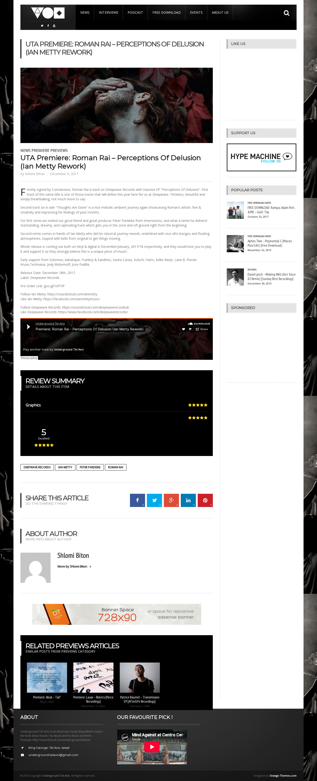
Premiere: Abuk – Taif (47, 697)
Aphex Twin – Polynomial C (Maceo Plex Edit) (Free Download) (270, 243)
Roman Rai (115, 467)
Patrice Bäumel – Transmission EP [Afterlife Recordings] (139, 699)
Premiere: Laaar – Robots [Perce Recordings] (93, 699)
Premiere (40, 150)
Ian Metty (65, 467)
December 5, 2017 (64, 174)
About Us (220, 12)
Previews (59, 150)
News (85, 12)
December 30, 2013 (260, 283)
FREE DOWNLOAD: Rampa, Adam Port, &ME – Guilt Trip (271, 209)
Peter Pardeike (90, 467)
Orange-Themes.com (283, 775)
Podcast (135, 12)
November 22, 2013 (259, 250)
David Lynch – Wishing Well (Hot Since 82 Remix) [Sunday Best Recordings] (272, 276)
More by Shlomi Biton (72, 566)
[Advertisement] (261, 347)
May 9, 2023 (47, 701)
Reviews (252, 269)
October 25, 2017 (258, 216)
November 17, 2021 (93, 706)
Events (196, 12)
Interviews (108, 12)
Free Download (166, 12)
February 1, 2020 (140, 706)
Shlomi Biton (35, 174)
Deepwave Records (37, 467)
